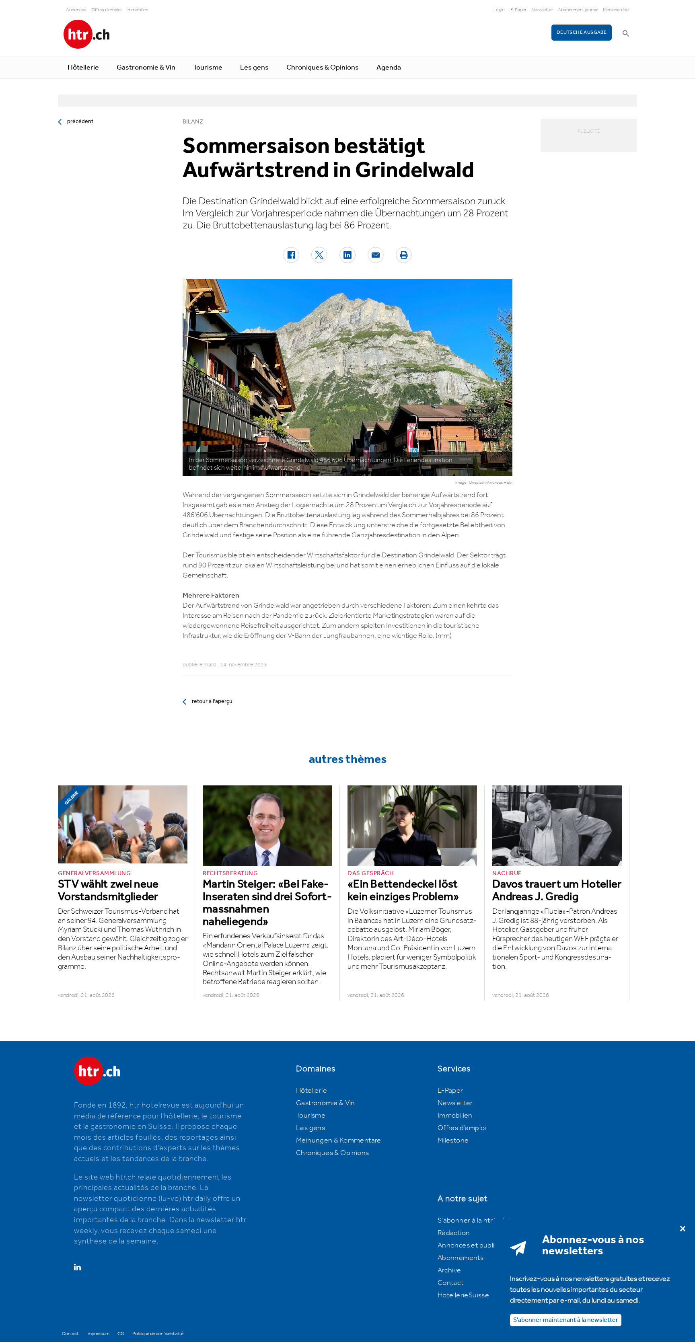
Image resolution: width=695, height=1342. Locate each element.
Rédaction (454, 1233)
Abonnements (460, 1258)
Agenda (388, 67)
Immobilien (137, 10)
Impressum (97, 1334)
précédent (80, 121)
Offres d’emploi (462, 1128)
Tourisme (207, 67)
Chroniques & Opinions (322, 67)
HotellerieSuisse (463, 1295)
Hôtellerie (83, 67)
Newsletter (542, 10)
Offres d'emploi (106, 10)
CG (120, 1334)
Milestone (453, 1140)
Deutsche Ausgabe (582, 32)
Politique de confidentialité (157, 1334)
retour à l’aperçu (212, 701)
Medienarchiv (616, 10)
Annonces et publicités (474, 1245)
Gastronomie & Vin (146, 67)
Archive (449, 1270)
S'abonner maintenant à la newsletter (565, 1320)
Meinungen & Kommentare (338, 1140)
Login (498, 10)
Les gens (254, 67)
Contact (451, 1283)
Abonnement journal (578, 10)
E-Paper (518, 10)
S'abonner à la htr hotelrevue (483, 1220)
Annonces (76, 10)
